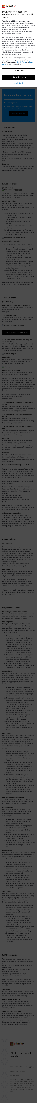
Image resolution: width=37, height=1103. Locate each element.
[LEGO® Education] (9, 6)
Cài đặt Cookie (18, 83)
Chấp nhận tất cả (18, 77)
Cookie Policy (21, 62)
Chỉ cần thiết (18, 71)
